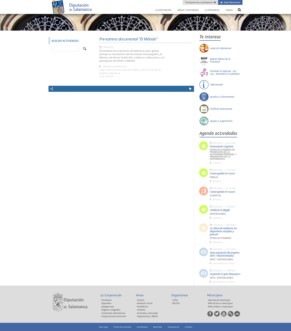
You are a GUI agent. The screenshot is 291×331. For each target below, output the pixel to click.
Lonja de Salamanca (220, 48)
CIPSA (175, 300)
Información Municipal (219, 300)
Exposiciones (218, 214)
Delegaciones (107, 306)
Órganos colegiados (110, 310)
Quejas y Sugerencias (221, 121)
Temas (229, 10)
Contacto (188, 327)
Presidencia (142, 306)
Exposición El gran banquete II (225, 274)
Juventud (215, 195)
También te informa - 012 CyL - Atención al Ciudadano (225, 72)
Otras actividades (220, 238)
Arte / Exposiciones (221, 259)
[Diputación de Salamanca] (72, 7)
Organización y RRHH (147, 316)
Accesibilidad (142, 327)
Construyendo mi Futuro (222, 173)
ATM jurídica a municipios (220, 306)
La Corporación (111, 295)
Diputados (106, 303)
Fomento (141, 310)
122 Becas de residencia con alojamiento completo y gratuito (223, 231)
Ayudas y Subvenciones (222, 96)
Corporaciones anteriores (113, 316)
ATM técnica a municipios (220, 303)
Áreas (140, 295)
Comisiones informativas (113, 313)
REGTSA (175, 303)
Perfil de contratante (221, 109)
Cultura (140, 300)
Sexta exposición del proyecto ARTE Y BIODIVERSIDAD (224, 254)
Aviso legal (103, 327)
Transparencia (173, 327)
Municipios (214, 295)
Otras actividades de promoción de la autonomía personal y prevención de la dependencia (223, 154)
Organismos (179, 295)
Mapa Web (157, 327)
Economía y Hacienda (147, 313)
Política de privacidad (122, 327)
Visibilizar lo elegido (220, 210)
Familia (214, 177)
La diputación (163, 10)
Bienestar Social (144, 303)
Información (216, 84)
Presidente (106, 300)
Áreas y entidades (188, 10)
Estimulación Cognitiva (221, 146)
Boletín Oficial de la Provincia (220, 60)
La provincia (212, 10)
